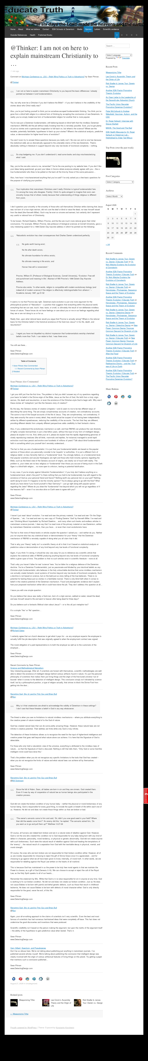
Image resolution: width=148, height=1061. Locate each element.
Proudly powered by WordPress (23, 1027)
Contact (46, 29)
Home (12, 29)
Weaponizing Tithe (27, 1000)
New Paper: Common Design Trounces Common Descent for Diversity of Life (121, 328)
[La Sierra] (131, 35)
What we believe (33, 29)
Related (16, 371)
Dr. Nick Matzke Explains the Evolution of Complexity (121, 264)
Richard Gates (18, 630)
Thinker (15, 82)
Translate (126, 58)
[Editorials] (116, 35)
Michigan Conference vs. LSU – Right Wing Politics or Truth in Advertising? (53, 76)
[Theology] (121, 35)
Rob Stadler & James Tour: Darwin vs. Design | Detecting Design (120, 311)
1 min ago (15, 71)
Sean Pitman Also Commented (25, 365)
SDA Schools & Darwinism (63, 29)
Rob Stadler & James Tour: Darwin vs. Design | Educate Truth (120, 260)
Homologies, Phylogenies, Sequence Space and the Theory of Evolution (121, 291)
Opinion (88, 29)
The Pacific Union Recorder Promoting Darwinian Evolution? (119, 105)
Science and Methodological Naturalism (27, 668)
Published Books (45, 35)
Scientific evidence (111, 29)
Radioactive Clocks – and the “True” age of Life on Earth (121, 365)
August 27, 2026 (16, 983)
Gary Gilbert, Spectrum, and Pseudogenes (28, 948)
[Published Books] (136, 35)
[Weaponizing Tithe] (113, 160)
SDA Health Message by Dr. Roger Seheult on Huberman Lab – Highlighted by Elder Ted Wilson (120, 135)
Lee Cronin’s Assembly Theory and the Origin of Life (61, 1003)
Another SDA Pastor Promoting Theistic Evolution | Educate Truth (120, 273)
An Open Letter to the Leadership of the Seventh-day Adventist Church (121, 99)
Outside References (18, 35)
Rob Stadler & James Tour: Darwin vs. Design (93, 1001)
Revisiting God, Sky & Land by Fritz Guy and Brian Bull (33, 694)
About (20, 29)
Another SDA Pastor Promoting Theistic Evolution (119, 92)
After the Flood (112, 353)
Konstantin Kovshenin (65, 1027)
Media (79, 29)
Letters (97, 29)
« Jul (108, 244)
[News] (126, 35)
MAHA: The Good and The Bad (119, 128)
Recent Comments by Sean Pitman (30, 368)
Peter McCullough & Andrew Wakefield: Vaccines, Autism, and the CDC (121, 114)
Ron (14, 696)
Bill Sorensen (17, 780)
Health (32, 35)
